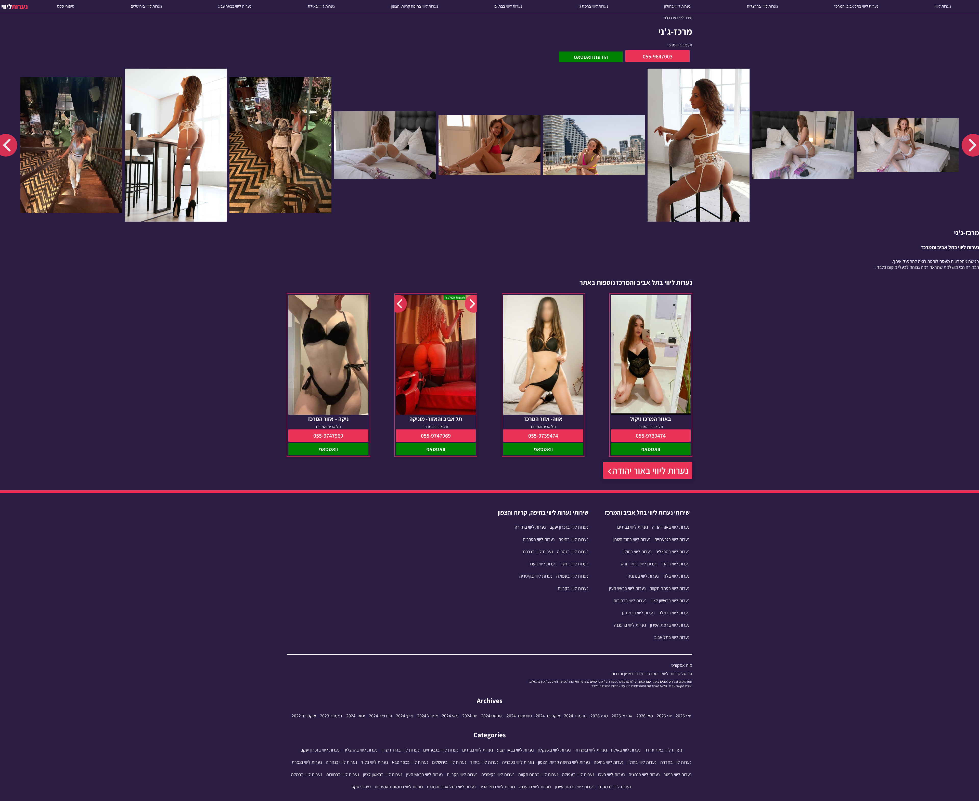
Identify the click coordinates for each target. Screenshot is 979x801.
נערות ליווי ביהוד (675, 564)
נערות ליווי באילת (321, 6)
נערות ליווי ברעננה (630, 625)
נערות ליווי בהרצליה (762, 6)
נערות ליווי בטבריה (539, 539)
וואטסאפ (650, 449)
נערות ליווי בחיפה (573, 539)
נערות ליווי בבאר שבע (234, 6)
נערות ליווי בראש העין (627, 588)
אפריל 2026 (622, 716)
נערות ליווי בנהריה (572, 551)
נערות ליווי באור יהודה (650, 470)
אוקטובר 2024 (548, 716)
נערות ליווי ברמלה (674, 613)
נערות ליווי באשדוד (591, 750)
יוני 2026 (664, 716)
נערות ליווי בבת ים (508, 6)
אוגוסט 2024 (492, 716)
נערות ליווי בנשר (574, 564)
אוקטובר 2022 (304, 716)
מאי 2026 (644, 716)
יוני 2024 (469, 716)
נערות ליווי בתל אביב (672, 637)
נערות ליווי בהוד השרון (632, 539)
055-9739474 (651, 435)
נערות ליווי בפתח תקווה (670, 588)
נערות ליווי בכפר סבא (639, 564)
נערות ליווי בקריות (573, 588)
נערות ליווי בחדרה (530, 527)
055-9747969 (436, 435)
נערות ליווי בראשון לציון (670, 600)
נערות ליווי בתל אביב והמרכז (856, 6)
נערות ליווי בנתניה (643, 576)
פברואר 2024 (380, 716)
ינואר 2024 (355, 716)
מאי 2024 (450, 716)
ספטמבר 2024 (519, 716)
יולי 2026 (683, 716)
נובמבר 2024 (575, 716)
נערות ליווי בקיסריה (535, 576)
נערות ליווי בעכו (543, 564)
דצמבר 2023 (331, 716)
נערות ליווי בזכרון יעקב (569, 527)
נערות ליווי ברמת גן (593, 6)
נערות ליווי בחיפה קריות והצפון (414, 6)
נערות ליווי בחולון (677, 6)
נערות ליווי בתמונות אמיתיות (399, 787)
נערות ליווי (943, 6)
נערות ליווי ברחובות (630, 600)
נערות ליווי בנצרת (538, 551)
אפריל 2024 (427, 716)
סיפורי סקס (65, 6)
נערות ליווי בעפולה (572, 576)
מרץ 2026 (599, 716)
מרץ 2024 (404, 716)
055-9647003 (658, 56)
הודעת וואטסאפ (591, 56)
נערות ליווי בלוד (676, 576)
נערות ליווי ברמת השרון (670, 625)
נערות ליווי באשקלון (554, 750)
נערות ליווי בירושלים (146, 6)
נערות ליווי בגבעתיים (672, 539)
